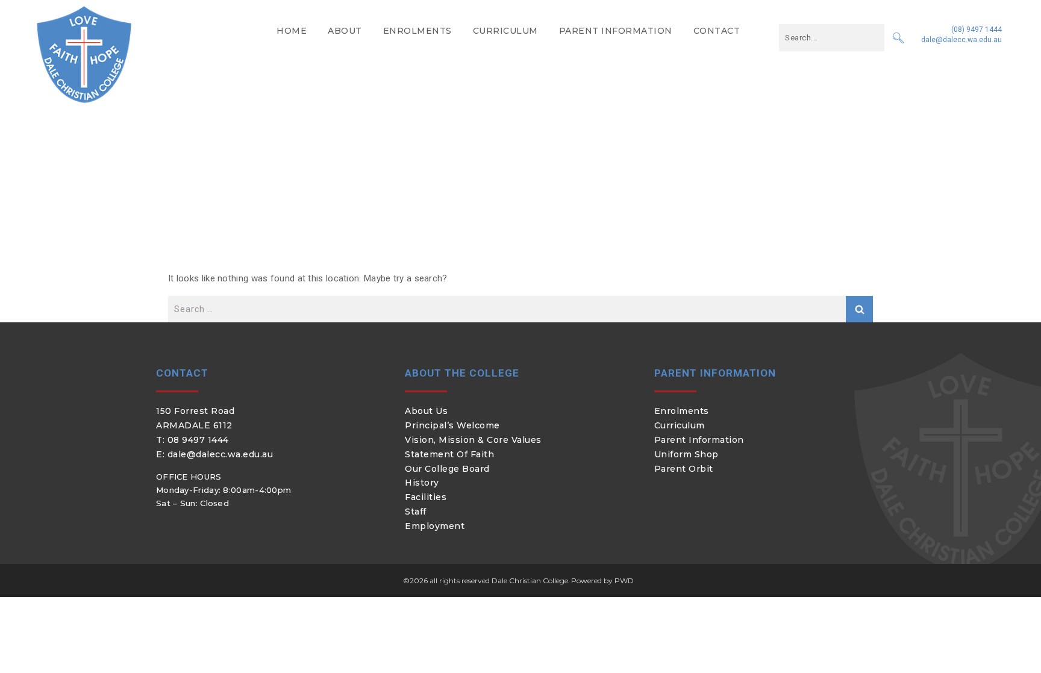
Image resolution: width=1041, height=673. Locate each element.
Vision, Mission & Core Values (473, 439)
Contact (716, 30)
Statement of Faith (449, 454)
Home (292, 30)
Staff (416, 511)
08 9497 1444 (198, 439)
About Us (426, 410)
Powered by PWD (602, 580)
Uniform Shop (686, 454)
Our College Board (447, 468)
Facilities (425, 497)
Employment (434, 526)
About (345, 30)
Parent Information (615, 30)
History (422, 482)
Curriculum (505, 30)
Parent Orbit (683, 468)
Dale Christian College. (531, 580)
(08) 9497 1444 (976, 29)
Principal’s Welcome (452, 425)
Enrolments (417, 30)
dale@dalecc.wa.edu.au (961, 40)
